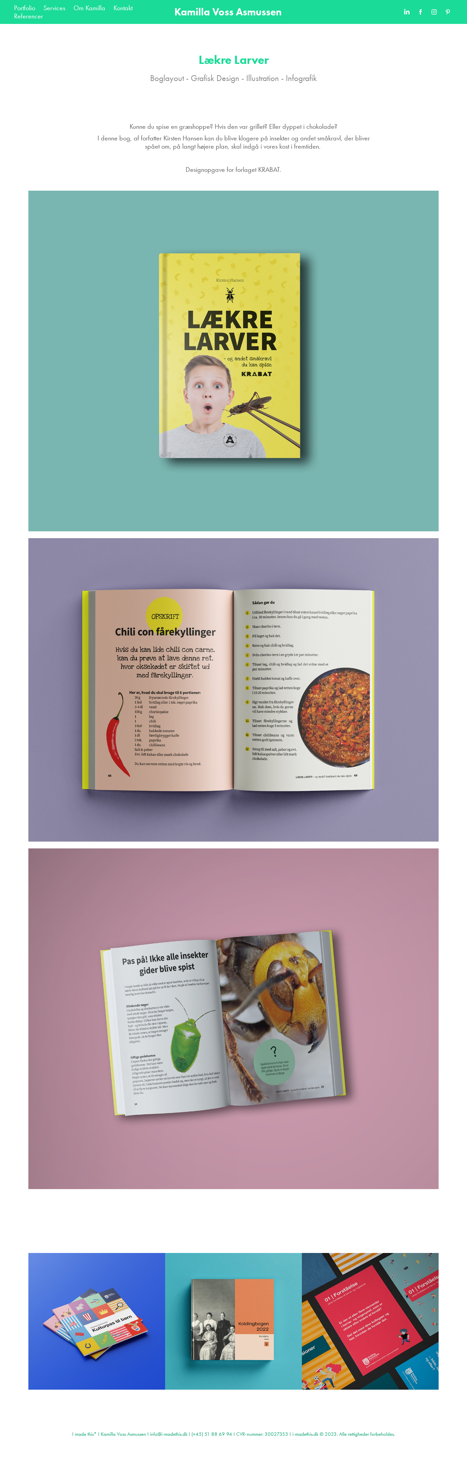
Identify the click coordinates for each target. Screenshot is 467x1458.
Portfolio (24, 8)
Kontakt (123, 8)
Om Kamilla (89, 8)
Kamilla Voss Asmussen (228, 11)
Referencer (28, 16)
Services (54, 8)
